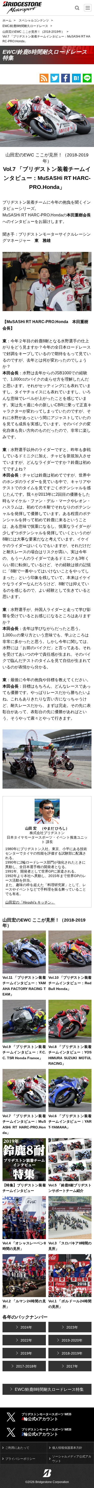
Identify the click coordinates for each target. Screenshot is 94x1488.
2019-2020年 (72, 1340)
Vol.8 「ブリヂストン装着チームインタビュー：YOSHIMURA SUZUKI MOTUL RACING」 (70, 1055)
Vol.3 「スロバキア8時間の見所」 (70, 1246)
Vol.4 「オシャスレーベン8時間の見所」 (24, 1246)
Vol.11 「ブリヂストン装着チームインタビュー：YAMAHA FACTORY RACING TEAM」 (24, 986)
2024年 (26, 1327)
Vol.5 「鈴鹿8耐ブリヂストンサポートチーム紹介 (70, 1188)
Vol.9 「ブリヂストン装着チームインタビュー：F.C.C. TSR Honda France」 (24, 1052)
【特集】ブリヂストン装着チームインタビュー (24, 1188)
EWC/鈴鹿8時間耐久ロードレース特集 (49, 1389)
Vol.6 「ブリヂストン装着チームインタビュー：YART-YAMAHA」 (70, 1121)
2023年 (72, 1327)
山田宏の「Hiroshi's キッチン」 (30, 902)
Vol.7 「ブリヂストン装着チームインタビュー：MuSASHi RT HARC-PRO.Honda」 (24, 1124)
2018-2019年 (72, 1353)
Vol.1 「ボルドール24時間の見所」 (70, 1304)
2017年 (72, 1366)
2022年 (26, 1340)
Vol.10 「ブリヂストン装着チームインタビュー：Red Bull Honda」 (70, 983)
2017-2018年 (26, 1366)
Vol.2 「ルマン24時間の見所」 (24, 1304)
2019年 (26, 1353)
